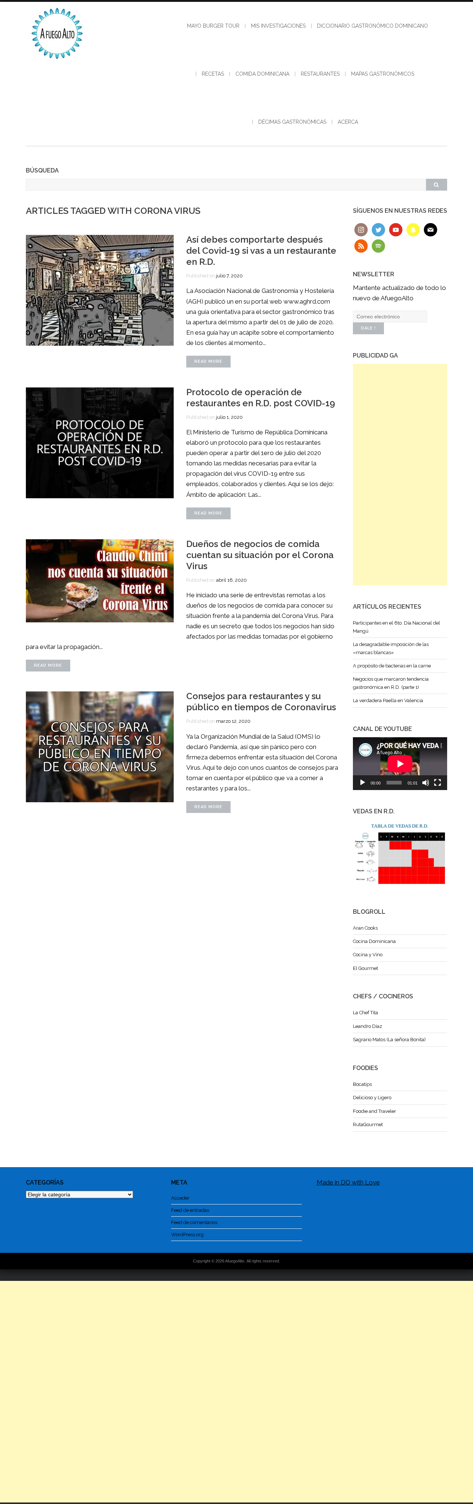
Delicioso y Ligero (372, 1097)
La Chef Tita (365, 1012)
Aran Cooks (365, 928)
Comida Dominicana (262, 74)
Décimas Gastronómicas (292, 122)
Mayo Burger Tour (213, 26)
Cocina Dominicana (374, 941)
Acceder (180, 1198)
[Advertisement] (400, 474)
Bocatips (362, 1084)
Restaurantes (320, 74)
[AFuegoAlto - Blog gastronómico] (57, 63)
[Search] (436, 185)
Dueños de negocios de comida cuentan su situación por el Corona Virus (260, 555)
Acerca (348, 122)
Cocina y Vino (367, 954)
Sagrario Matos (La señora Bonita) (389, 1039)
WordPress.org (187, 1234)
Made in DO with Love (348, 1182)
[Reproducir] (362, 782)
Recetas (213, 74)
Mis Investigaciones (278, 26)
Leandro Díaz (367, 1026)
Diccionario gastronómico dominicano (372, 26)
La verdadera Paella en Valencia (388, 700)
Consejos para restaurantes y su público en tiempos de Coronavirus (261, 701)
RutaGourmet (368, 1124)
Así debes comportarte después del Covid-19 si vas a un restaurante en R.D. (261, 250)
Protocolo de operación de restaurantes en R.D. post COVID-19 (260, 398)
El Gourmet (365, 968)
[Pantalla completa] (437, 782)
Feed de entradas (190, 1210)
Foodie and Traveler (374, 1111)
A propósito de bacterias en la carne (392, 666)
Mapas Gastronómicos (382, 74)
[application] (400, 763)
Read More (208, 361)
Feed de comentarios (194, 1222)
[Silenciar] (425, 782)
